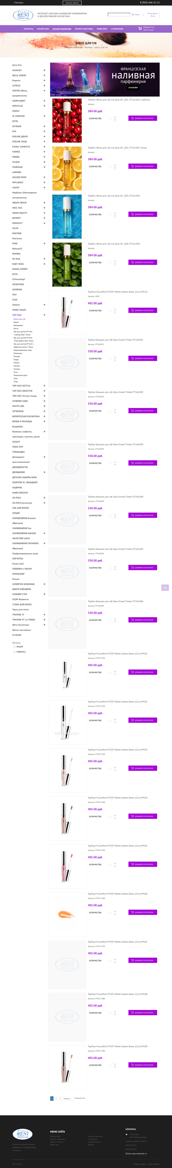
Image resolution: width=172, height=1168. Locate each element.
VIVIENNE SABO (20, 401)
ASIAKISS (17, 70)
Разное (16, 362)
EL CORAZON (18, 116)
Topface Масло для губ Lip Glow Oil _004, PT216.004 (114, 243)
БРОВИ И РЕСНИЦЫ (22, 421)
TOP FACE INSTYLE (21, 385)
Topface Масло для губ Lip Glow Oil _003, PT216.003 (114, 195)
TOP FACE (88, 47)
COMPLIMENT (18, 100)
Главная (68, 47)
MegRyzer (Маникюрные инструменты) (24, 195)
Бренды (91, 1144)
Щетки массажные (21, 630)
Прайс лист (54, 1144)
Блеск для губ (19, 319)
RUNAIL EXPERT (20, 269)
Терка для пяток (20, 609)
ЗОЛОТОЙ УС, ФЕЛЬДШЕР (25, 482)
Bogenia (16, 80)
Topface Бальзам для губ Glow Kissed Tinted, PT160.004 (115, 496)
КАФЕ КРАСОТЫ (20, 492)
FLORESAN (17, 167)
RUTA (15, 274)
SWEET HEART (19, 309)
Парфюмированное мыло (25, 553)
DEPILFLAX (17, 105)
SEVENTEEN (18, 284)
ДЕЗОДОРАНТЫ (20, 467)
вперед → (68, 1098)
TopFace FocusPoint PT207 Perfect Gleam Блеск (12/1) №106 (117, 893)
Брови (16, 322)
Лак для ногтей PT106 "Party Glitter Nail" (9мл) (23, 339)
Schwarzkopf (18, 279)
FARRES (16, 151)
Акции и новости (56, 1142)
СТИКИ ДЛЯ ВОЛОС (22, 604)
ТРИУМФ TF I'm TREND (23, 619)
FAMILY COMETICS (21, 146)
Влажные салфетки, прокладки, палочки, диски (26, 434)
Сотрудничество (94, 1142)
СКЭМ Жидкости (20, 599)
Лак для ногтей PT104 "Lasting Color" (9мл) (23, 333)
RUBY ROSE (18, 264)
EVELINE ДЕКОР (20, 136)
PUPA (15, 243)
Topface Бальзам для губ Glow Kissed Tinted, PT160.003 (115, 444)
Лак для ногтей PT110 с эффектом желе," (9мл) (24, 345)
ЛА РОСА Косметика (22, 502)
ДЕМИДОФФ (18, 472)
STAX (14, 299)
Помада (17, 356)
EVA (14, 131)
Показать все (80, 1098)
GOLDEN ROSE (19, 177)
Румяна (17, 366)
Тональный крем (20, 375)
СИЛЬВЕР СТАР (19, 594)
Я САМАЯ (16, 635)
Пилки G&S (18, 563)
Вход (153, 16)
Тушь (16, 378)
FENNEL (16, 156)
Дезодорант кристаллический (21, 459)
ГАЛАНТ (16, 441)
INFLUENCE (17, 182)
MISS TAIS (17, 207)
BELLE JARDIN (19, 75)
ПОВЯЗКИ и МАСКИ (22, 568)
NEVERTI (16, 218)
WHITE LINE (18, 406)
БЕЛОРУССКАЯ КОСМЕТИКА (26, 416)
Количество (95, 118)
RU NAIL (16, 258)
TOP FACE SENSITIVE (22, 390)
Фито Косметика (20, 624)
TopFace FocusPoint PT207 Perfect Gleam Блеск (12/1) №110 (117, 291)
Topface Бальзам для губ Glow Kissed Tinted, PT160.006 (115, 601)
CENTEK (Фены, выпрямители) (20, 93)
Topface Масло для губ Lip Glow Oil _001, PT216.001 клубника (119, 99)
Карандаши (18, 325)
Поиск (137, 14)
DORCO (15, 111)
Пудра (16, 359)
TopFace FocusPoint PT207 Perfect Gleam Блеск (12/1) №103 (117, 749)
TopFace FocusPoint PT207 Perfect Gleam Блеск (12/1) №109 (117, 1046)
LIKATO (15, 187)
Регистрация (153, 13)
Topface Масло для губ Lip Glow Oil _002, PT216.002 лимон (117, 147)
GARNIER (16, 172)
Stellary (16, 304)
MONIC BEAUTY (19, 212)
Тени (16, 372)
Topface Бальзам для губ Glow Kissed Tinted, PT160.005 (115, 549)
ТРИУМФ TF (18, 614)
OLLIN (15, 228)
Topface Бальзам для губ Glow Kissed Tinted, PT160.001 (115, 339)
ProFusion (17, 238)
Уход (16, 381)
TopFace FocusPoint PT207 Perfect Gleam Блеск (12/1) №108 (117, 994)
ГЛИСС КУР (17, 446)
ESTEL (15, 121)
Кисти (16, 328)
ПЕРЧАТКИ (17, 558)
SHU (14, 294)
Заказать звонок (72, 3)
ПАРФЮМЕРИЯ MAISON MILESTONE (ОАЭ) (24, 536)
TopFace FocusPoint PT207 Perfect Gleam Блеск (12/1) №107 (117, 941)
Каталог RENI (55, 1136)
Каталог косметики (57, 1139)
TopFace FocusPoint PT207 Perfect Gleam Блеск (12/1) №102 (117, 701)
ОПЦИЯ (16, 513)
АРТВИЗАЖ (18, 411)
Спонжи (17, 369)
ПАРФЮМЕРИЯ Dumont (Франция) (24, 521)
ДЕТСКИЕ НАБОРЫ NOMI (24, 477)
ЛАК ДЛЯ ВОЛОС (20, 507)
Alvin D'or (17, 65)
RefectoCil (17, 248)
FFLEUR (16, 162)
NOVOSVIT (17, 223)
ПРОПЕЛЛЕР (18, 573)
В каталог (133, 87)
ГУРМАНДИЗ (18, 451)
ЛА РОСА (16, 497)
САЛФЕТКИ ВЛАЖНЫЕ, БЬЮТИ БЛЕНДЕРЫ (23, 587)
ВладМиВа (17, 426)
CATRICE (16, 85)
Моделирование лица (23, 350)
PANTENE (16, 233)
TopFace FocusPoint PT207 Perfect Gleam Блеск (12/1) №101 (117, 653)
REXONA (16, 253)
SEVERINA (17, 289)
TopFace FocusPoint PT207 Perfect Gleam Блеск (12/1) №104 (117, 797)
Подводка (18, 353)
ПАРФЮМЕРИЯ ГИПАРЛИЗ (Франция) (25, 546)
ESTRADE (16, 126)
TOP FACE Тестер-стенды (24, 395)
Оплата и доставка (95, 1136)
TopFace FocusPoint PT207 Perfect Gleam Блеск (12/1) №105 (117, 845)
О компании (92, 1139)
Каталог (78, 47)
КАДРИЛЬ (17, 487)
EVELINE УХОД (19, 141)
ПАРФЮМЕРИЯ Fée (21, 528)
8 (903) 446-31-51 (150, 2)
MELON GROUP (19, 202)
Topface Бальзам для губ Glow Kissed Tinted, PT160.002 (115, 392)
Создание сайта (139, 1164)
